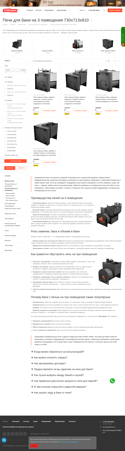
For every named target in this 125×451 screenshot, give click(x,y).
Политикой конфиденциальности (69, 441)
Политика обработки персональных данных (18, 427)
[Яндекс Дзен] (25, 434)
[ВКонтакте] (4, 434)
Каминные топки (10, 213)
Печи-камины (9, 218)
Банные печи (9, 181)
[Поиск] (104, 10)
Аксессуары (9, 245)
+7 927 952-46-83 (93, 10)
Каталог (5, 421)
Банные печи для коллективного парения (12, 224)
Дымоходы (8, 250)
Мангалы (8, 240)
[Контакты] (4, 440)
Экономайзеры (9, 206)
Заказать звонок (107, 424)
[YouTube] (16, 434)
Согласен (34, 445)
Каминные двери (10, 235)
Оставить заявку (49, 110)
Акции (35, 421)
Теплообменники (10, 203)
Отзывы (26, 421)
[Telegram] (12, 434)
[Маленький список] (106, 61)
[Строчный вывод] (117, 61)
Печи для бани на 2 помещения (11, 185)
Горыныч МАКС (47, 51)
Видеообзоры (60, 421)
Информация (46, 421)
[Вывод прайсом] (119, 61)
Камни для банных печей (12, 208)
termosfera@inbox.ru (109, 427)
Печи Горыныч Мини (108, 51)
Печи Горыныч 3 (77, 51)
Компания (15, 421)
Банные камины (17, 51)
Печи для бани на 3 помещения (11, 189)
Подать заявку (114, 10)
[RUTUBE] (8, 434)
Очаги (7, 230)
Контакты (72, 421)
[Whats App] (21, 434)
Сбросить (21, 168)
